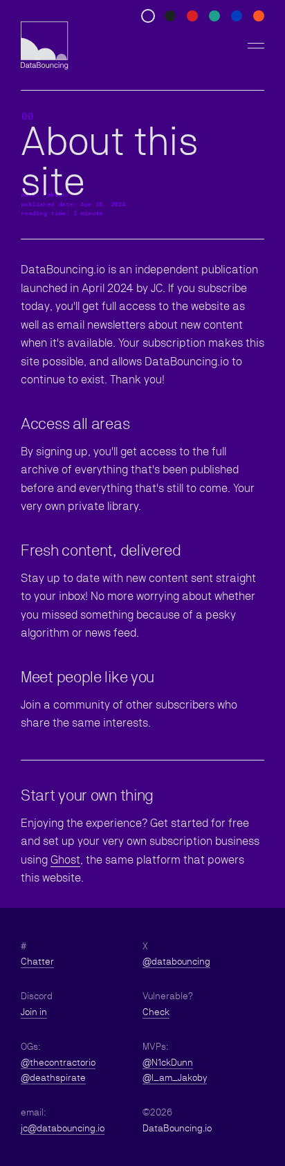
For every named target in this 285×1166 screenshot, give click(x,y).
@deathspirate (53, 1077)
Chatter (37, 961)
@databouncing (176, 961)
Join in (34, 1011)
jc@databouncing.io (62, 1127)
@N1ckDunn (167, 1062)
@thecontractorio (58, 1062)
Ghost (65, 859)
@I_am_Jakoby (174, 1077)
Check (155, 1011)
